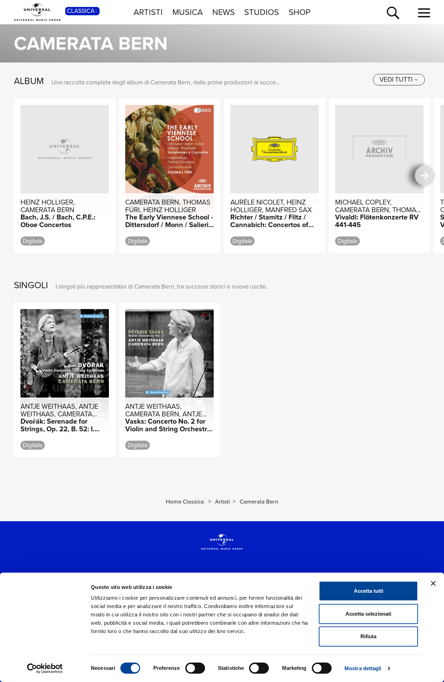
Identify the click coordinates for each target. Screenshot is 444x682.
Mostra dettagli (363, 668)
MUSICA (187, 12)
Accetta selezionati (368, 614)
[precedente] (19, 175)
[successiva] (425, 175)
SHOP (299, 12)
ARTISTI (148, 12)
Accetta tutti (368, 591)
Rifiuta (368, 636)
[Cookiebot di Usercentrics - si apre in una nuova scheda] (45, 668)
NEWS (223, 12)
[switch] (195, 668)
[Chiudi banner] (433, 583)
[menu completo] (424, 13)
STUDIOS (261, 12)
